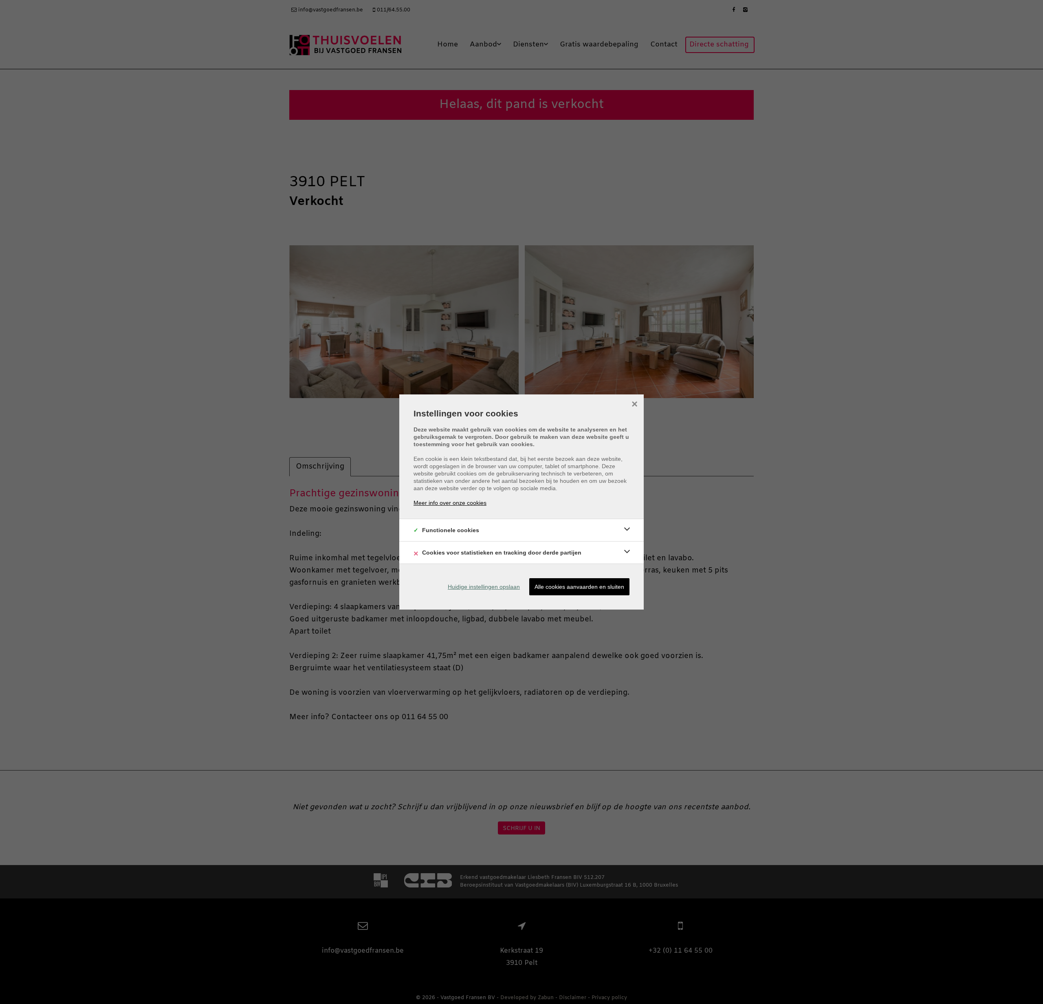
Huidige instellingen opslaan (484, 586)
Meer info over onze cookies (450, 503)
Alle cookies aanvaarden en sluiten (579, 586)
